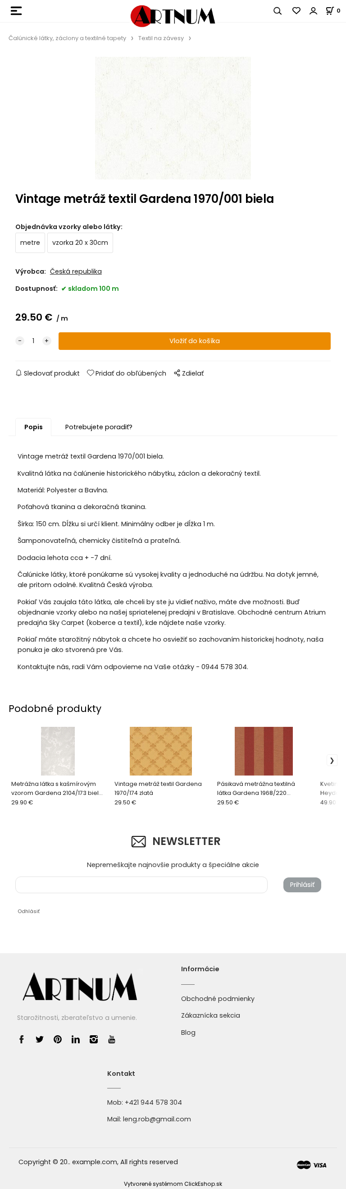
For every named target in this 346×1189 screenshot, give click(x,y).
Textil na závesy (161, 38)
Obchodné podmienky (218, 998)
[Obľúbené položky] (297, 11)
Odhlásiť (29, 911)
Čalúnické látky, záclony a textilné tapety (67, 38)
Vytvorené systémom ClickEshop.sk (173, 1184)
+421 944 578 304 (153, 1102)
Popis (33, 427)
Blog (188, 1032)
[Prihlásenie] (313, 11)
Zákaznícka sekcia (210, 1015)
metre (30, 242)
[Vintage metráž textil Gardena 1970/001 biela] (173, 120)
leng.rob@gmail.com (157, 1119)
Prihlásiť (302, 884)
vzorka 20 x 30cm (80, 242)
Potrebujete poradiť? (98, 427)
